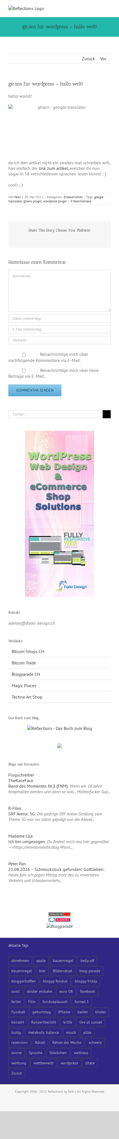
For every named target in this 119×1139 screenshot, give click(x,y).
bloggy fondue (55, 981)
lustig (16, 1032)
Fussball (18, 1011)
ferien (16, 1001)
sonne (16, 1052)
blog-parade (89, 970)
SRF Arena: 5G (21, 814)
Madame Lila (20, 836)
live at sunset (90, 1022)
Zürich (16, 1073)
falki (17, 197)
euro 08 (66, 991)
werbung (18, 1062)
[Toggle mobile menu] (108, 8)
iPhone (64, 1011)
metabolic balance (43, 1032)
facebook (87, 991)
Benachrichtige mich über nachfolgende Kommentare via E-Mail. (48, 357)
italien (82, 1011)
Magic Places (24, 685)
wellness (81, 1052)
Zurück (88, 58)
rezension (19, 1042)
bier (42, 970)
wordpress (69, 1062)
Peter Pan (17, 863)
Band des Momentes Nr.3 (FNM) (38, 786)
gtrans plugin (32, 201)
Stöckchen (58, 1052)
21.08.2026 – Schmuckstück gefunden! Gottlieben (56, 869)
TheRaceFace (20, 780)
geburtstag (41, 1011)
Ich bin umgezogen (26, 841)
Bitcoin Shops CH (28, 651)
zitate (90, 1062)
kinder (100, 1011)
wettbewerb (43, 1062)
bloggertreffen (23, 981)
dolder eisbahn (39, 991)
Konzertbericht (43, 1022)
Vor (103, 58)
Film (31, 1001)
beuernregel (21, 970)
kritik (67, 1022)
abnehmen (20, 960)
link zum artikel (53, 168)
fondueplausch (55, 1001)
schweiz (95, 1042)
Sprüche (35, 1052)
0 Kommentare (81, 201)
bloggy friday (86, 981)
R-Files (14, 808)
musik (71, 1032)
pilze (87, 1032)
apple (41, 960)
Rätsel (40, 1042)
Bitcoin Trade (24, 663)
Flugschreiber (21, 775)
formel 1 (82, 1001)
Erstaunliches (73, 197)
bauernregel (63, 960)
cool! (15, 991)
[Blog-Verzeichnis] (59, 920)
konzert (17, 1022)
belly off (87, 960)
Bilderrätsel (62, 970)
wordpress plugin (55, 201)
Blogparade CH (26, 674)
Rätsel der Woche (66, 1042)
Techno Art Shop (27, 697)
